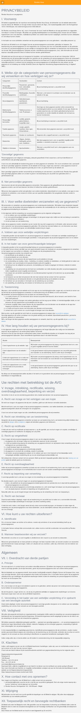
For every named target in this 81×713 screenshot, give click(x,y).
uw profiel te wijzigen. (62, 313)
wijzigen (11, 422)
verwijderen (21, 422)
